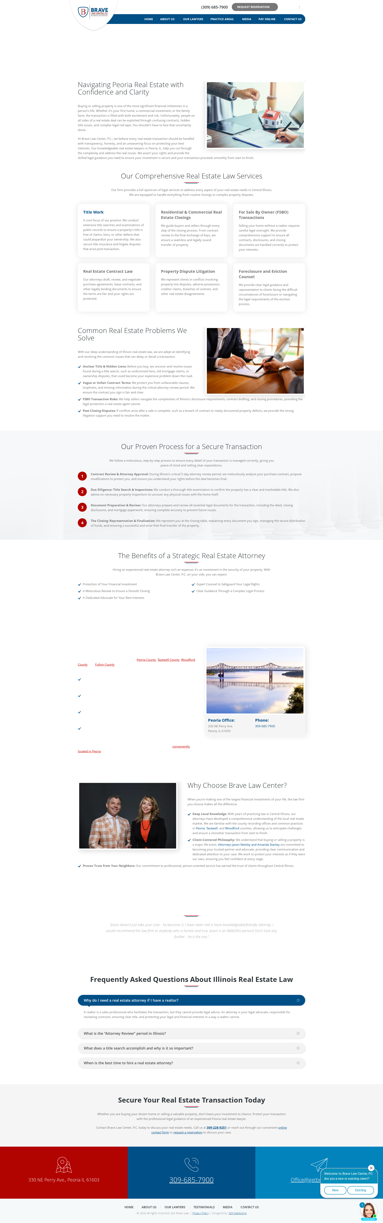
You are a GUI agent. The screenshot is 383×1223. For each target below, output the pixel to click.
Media (246, 19)
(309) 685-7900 (214, 7)
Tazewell (212, 828)
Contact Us (293, 19)
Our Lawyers (193, 19)
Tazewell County (169, 660)
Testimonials (204, 1207)
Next (300, 928)
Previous (83, 928)
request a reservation (187, 1132)
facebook (283, 7)
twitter (289, 7)
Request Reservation (253, 7)
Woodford (232, 828)
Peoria (200, 828)
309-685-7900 (265, 726)
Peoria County (146, 660)
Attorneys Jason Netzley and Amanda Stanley (249, 845)
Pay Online (267, 19)
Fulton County (105, 664)
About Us (167, 19)
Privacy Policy (200, 1213)
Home (148, 19)
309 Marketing (238, 1213)
